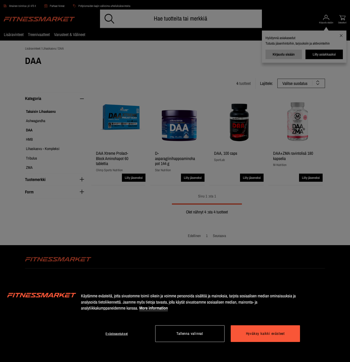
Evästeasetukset (116, 333)
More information (153, 308)
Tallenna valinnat (189, 333)
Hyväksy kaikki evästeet (265, 333)
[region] (175, 318)
